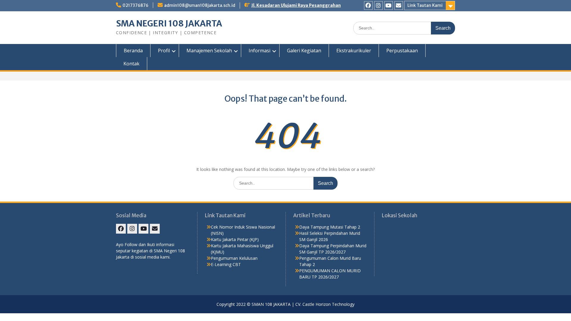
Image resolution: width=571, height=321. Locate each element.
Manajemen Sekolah (209, 50)
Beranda (133, 50)
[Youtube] (388, 5)
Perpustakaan (402, 50)
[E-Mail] (398, 5)
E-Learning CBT (226, 264)
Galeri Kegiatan (304, 50)
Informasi (259, 50)
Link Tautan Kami (425, 5)
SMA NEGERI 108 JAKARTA (169, 23)
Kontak (131, 63)
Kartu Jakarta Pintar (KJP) (235, 239)
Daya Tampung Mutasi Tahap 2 (329, 227)
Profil (164, 50)
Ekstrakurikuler (353, 50)
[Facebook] (368, 5)
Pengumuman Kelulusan (234, 258)
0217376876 (135, 5)
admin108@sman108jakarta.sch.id (199, 5)
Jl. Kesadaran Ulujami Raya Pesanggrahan (296, 5)
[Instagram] (378, 5)
